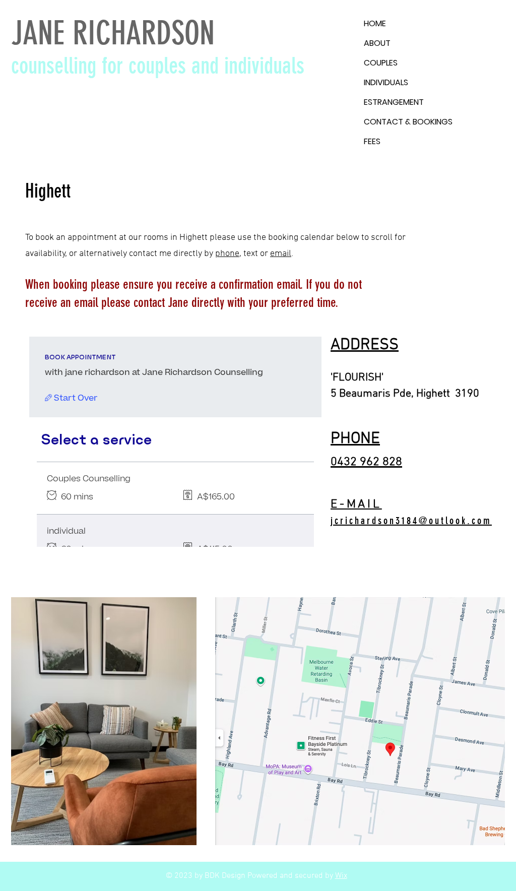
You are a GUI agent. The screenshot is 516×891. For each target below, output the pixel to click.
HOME (375, 23)
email (280, 253)
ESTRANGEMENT (394, 102)
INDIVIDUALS (386, 82)
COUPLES (381, 63)
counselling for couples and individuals (157, 65)
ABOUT (377, 43)
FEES (372, 141)
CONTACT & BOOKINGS (408, 122)
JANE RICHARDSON (113, 33)
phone (227, 253)
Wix (341, 876)
